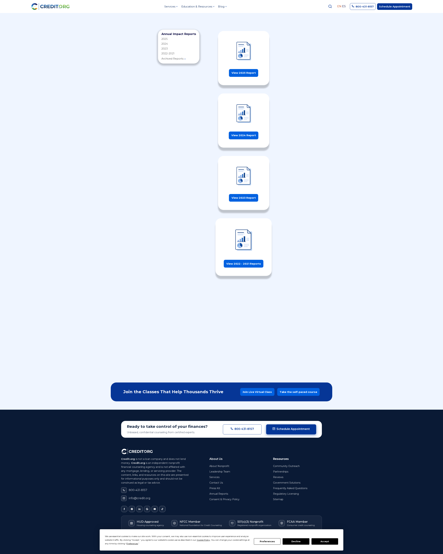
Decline (296, 541)
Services (214, 477)
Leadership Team (219, 471)
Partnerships (280, 471)
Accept (324, 541)
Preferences (267, 541)
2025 (164, 38)
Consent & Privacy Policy (224, 499)
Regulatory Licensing (286, 493)
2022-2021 (168, 53)
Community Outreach (286, 466)
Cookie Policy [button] (203, 540)
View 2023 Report (244, 197)
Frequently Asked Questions (290, 488)
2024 (164, 43)
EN (339, 6)
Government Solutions (286, 482)
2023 (164, 48)
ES (344, 6)
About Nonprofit (219, 466)
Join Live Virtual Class (257, 392)
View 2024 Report (243, 135)
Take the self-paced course (298, 392)
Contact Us (216, 482)
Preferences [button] (132, 543)
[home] (50, 6)
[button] (171, 6)
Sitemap (278, 499)
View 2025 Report (244, 72)
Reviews (278, 477)
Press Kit (214, 488)
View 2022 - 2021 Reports (243, 263)
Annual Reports (218, 493)
